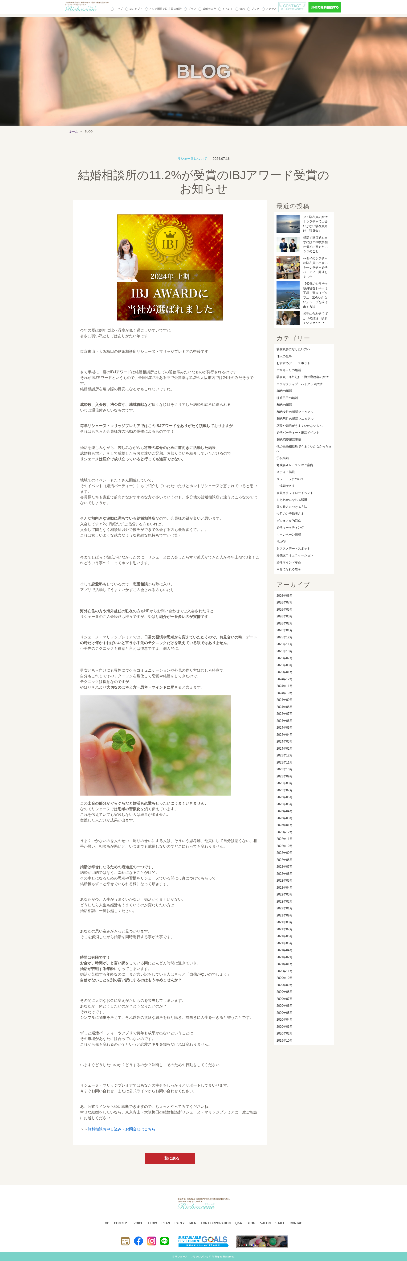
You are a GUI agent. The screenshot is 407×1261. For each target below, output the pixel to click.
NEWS (281, 541)
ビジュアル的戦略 (289, 520)
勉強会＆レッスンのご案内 (295, 465)
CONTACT (297, 1223)
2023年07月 (285, 790)
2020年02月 (285, 1033)
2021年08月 (285, 922)
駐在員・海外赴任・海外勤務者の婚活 (303, 377)
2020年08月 (285, 992)
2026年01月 (285, 630)
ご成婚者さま (286, 486)
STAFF (280, 1223)
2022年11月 (285, 839)
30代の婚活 (284, 405)
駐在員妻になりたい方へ (293, 349)
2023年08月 (285, 783)
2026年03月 (285, 616)
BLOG (251, 1223)
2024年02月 (285, 748)
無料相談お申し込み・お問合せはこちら (121, 1129)
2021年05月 (285, 943)
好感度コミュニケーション (295, 555)
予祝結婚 (283, 458)
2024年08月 (285, 707)
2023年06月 (285, 797)
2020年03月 (285, 1026)
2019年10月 (285, 1040)
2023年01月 (285, 825)
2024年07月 (285, 713)
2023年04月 (285, 811)
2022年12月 (285, 832)
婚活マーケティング (290, 527)
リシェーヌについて (290, 479)
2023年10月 (285, 769)
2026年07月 (285, 602)
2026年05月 (285, 609)
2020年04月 (285, 1019)
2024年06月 (285, 721)
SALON (265, 1223)
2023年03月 (285, 818)
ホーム (73, 131)
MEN (192, 1223)
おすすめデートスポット (293, 363)
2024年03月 (285, 741)
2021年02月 (285, 957)
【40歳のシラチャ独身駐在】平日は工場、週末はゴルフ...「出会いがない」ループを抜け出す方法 (315, 295)
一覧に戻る (170, 1158)
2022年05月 (285, 880)
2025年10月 (285, 651)
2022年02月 (285, 901)
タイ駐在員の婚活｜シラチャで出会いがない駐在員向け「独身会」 (315, 224)
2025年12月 (285, 637)
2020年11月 (285, 971)
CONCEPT (121, 1223)
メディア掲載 (286, 472)
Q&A (238, 1223)
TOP (106, 1223)
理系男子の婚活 (287, 398)
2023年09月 (285, 776)
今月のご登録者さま (290, 513)
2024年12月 (285, 679)
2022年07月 (285, 866)
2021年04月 (285, 950)
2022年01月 (285, 908)
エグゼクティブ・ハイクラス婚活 (299, 384)
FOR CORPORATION (216, 1223)
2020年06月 (285, 1005)
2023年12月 (285, 755)
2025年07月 (285, 658)
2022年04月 (285, 887)
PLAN (166, 1223)
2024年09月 (285, 700)
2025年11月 (285, 644)
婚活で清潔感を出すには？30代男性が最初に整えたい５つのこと (315, 244)
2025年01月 (285, 672)
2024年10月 (285, 693)
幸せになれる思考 (289, 569)
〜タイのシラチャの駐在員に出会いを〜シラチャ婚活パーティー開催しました (315, 268)
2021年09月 (285, 915)
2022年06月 (285, 873)
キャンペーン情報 (289, 534)
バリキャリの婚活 (289, 370)
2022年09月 (285, 852)
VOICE (138, 1223)
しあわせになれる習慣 (292, 499)
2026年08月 (285, 595)
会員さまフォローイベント (295, 493)
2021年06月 (285, 936)
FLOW (152, 1223)
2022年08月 (285, 860)
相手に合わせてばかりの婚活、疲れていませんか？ (315, 318)
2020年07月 (285, 999)
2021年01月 (285, 964)
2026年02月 (285, 623)
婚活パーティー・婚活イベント (298, 432)
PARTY (180, 1223)
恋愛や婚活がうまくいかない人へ (299, 425)
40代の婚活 (284, 391)
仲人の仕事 (284, 356)
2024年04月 (285, 734)
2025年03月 (285, 665)
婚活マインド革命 (289, 562)
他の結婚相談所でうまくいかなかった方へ (304, 449)
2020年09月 (285, 985)
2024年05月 (285, 727)
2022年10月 (285, 846)
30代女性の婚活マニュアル (295, 412)
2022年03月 (285, 894)
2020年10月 (285, 978)
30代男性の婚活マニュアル (295, 418)
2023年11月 (285, 762)
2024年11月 (285, 686)
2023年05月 (285, 804)
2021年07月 (285, 929)
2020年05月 (285, 1013)
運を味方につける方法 (292, 507)
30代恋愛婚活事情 (289, 439)
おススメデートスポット (293, 548)
